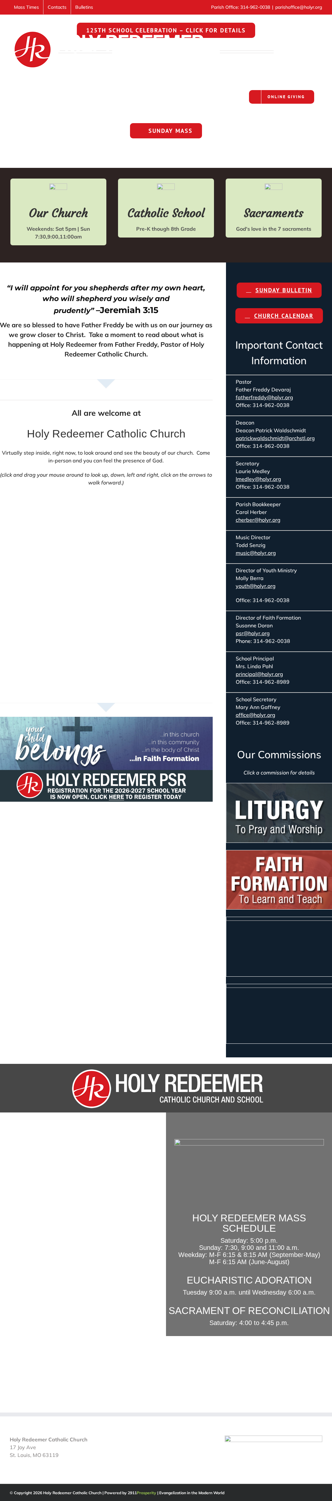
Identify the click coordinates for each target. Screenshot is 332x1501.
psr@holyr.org (253, 633)
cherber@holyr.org (258, 520)
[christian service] (279, 919)
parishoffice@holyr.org (298, 7)
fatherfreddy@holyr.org (264, 397)
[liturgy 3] (279, 786)
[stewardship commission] (279, 986)
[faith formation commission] (279, 853)
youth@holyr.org (256, 586)
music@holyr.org (256, 553)
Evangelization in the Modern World (191, 1492)
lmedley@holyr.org (258, 479)
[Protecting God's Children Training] (273, 1439)
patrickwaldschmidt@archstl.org (275, 438)
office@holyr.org (255, 715)
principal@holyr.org (259, 674)
